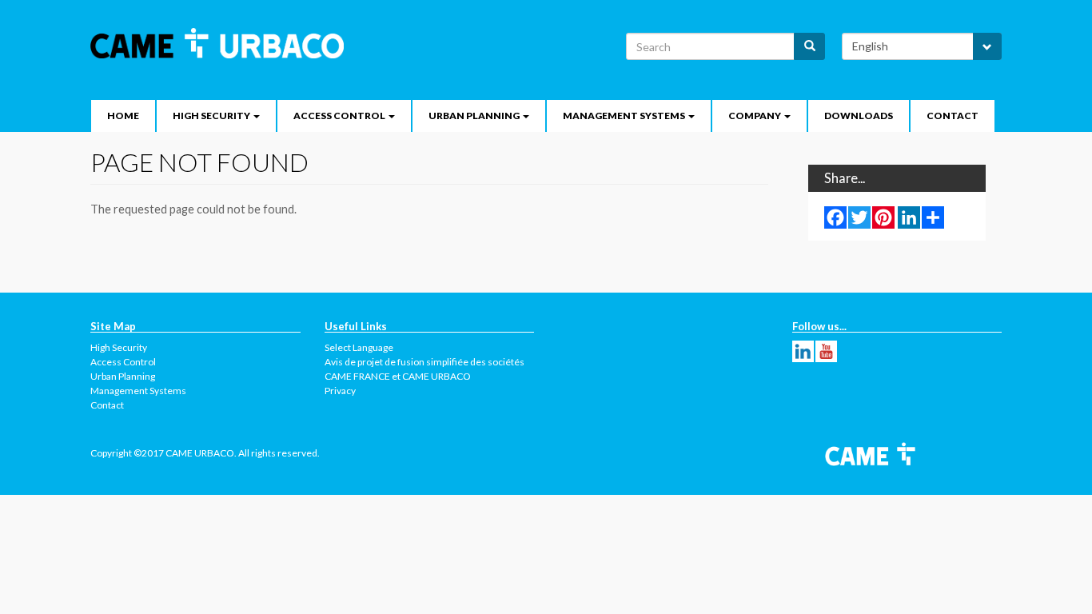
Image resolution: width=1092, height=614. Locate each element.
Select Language (359, 347)
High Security (118, 347)
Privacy (340, 391)
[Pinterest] (883, 217)
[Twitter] (859, 217)
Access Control (340, 116)
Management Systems (625, 116)
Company (755, 116)
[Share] (933, 217)
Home (123, 116)
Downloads (858, 116)
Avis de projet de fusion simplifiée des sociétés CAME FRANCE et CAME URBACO (424, 369)
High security (212, 116)
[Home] (223, 43)
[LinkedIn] (909, 217)
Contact (952, 116)
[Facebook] (835, 217)
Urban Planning (474, 116)
